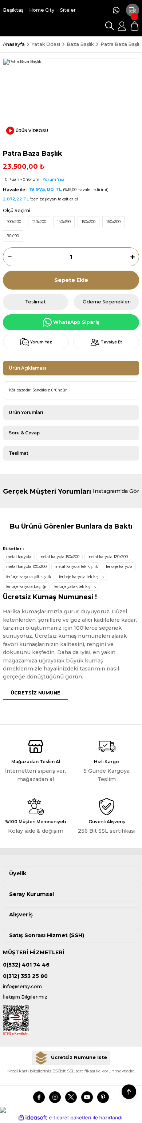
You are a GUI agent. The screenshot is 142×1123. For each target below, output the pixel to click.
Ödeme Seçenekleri (107, 301)
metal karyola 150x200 (59, 556)
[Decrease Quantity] (7, 256)
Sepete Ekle (71, 280)
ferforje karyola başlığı (26, 586)
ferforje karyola (119, 566)
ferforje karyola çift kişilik (28, 576)
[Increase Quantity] (134, 256)
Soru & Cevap (24, 432)
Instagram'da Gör (116, 491)
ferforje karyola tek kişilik (81, 576)
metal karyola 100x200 (26, 566)
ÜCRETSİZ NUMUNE (35, 693)
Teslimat (18, 453)
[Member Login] (122, 26)
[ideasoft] (32, 1118)
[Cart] (134, 26)
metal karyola (18, 556)
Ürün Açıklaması (27, 368)
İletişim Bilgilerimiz (25, 997)
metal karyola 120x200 (107, 556)
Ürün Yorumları (26, 412)
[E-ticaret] (70, 1117)
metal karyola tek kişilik (76, 566)
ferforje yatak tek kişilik (75, 586)
